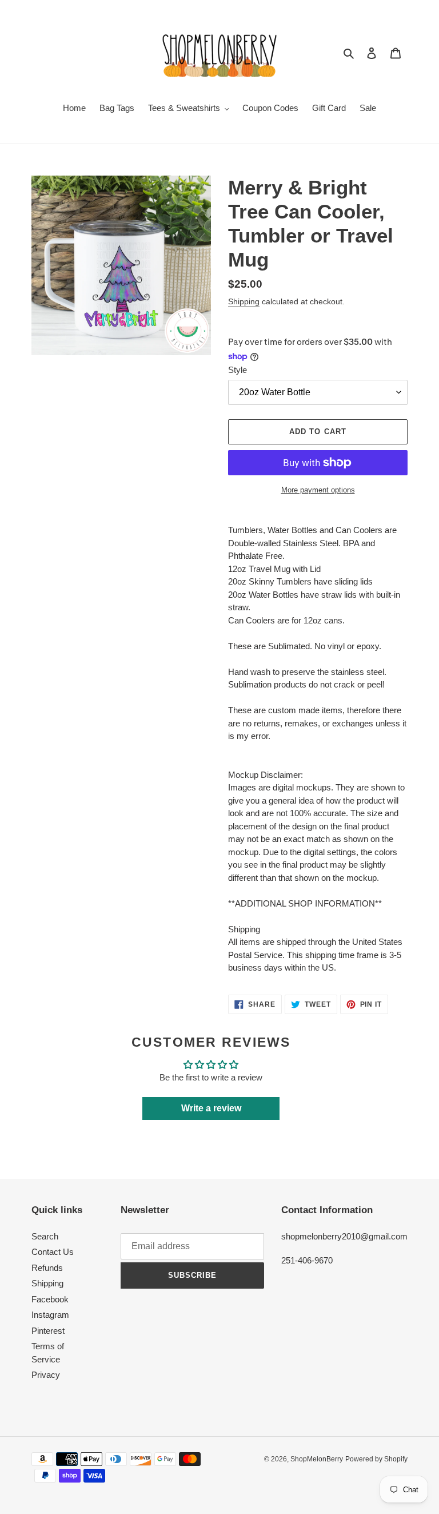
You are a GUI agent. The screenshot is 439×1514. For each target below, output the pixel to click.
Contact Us (52, 1252)
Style (237, 370)
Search (44, 1236)
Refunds (47, 1268)
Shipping (244, 301)
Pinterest (48, 1331)
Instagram (50, 1315)
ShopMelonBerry (316, 1459)
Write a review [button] (211, 1108)
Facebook (50, 1299)
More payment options (318, 490)
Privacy (45, 1375)
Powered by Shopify (376, 1459)
